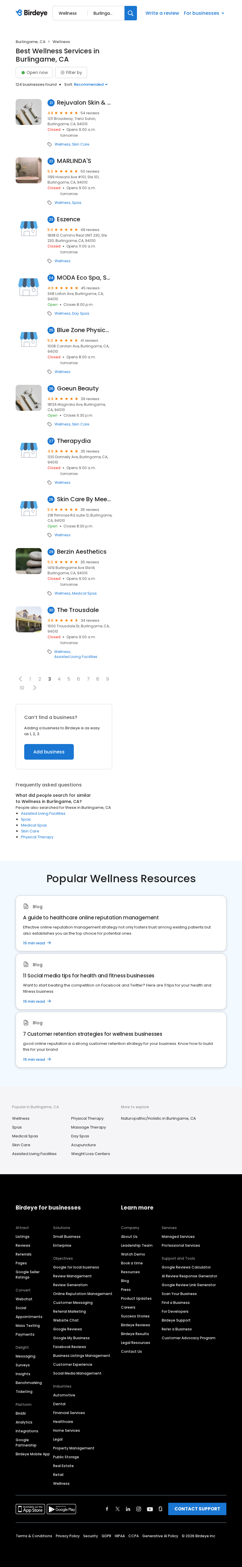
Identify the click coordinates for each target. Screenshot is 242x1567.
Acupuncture (83, 1145)
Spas (76, 202)
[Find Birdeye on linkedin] (128, 1509)
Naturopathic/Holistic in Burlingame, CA (158, 1118)
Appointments (29, 1316)
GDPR (106, 1535)
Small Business (67, 1236)
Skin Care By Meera (84, 499)
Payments (25, 1334)
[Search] (131, 13)
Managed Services (178, 1236)
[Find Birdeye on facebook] (107, 1509)
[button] (20, 679)
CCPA (133, 1535)
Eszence (68, 219)
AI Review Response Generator (189, 1276)
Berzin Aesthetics (82, 551)
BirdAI (21, 1413)
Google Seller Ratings (28, 1274)
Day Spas (80, 313)
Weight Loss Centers (90, 1154)
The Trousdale (78, 610)
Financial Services (69, 1412)
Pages (21, 1263)
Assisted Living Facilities (75, 656)
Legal (58, 1439)
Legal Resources (135, 1342)
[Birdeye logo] (33, 13)
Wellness (63, 144)
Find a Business (176, 1302)
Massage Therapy (88, 1127)
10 (22, 687)
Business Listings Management (81, 1355)
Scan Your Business (179, 1293)
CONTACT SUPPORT (197, 1509)
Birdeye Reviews (135, 1324)
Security (90, 1535)
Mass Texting (28, 1325)
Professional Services (181, 1245)
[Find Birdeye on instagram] (138, 1509)
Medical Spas (84, 593)
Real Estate (63, 1465)
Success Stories (135, 1316)
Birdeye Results (135, 1333)
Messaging (25, 1356)
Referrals (24, 1254)
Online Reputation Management (82, 1293)
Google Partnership (26, 1442)
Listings (23, 1236)
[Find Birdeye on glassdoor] (160, 1509)
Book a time (132, 1263)
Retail (58, 1474)
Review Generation (70, 1284)
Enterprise (62, 1245)
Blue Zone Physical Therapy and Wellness (84, 330)
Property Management (73, 1448)
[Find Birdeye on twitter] (117, 1509)
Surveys (23, 1365)
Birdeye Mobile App (33, 1454)
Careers (128, 1307)
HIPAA (120, 1535)
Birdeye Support (176, 1320)
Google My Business (71, 1337)
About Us (129, 1236)
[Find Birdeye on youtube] (150, 1509)
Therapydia (74, 441)
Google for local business (76, 1267)
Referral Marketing (69, 1311)
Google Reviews (67, 1329)
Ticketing (24, 1391)
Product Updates (136, 1298)
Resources (130, 1271)
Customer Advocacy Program (188, 1337)
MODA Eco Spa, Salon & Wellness (84, 277)
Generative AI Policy (160, 1535)
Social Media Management (77, 1373)
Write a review (162, 13)
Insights (23, 1373)
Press (126, 1289)
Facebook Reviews (69, 1346)
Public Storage (66, 1456)
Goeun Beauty (78, 388)
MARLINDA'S (74, 161)
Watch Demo (133, 1254)
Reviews (23, 1245)
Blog (125, 1280)
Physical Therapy (37, 837)
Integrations (27, 1431)
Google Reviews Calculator (186, 1267)
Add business (49, 752)
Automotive (64, 1395)
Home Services (66, 1430)
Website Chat (66, 1320)
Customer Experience (72, 1364)
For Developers (175, 1311)
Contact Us (131, 1351)
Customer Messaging (73, 1302)
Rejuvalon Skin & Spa (84, 102)
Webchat (24, 1299)
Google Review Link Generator (189, 1284)
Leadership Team (137, 1245)
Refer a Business (177, 1329)
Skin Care (80, 144)
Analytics (24, 1422)
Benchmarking (29, 1382)
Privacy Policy (68, 1535)
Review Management (72, 1276)
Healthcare (63, 1421)
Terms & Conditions (34, 1535)
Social (21, 1307)
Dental (59, 1403)
